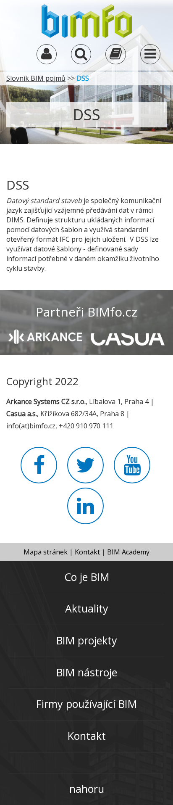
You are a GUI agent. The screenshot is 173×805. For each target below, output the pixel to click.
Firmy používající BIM (86, 704)
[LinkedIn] (85, 510)
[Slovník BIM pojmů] (115, 56)
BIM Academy (128, 552)
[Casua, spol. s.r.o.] (128, 335)
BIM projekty (86, 640)
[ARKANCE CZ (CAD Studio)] (45, 335)
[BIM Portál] (87, 20)
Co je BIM (86, 577)
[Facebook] (39, 470)
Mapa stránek (46, 552)
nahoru (86, 788)
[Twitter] (85, 470)
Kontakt (87, 552)
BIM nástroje (86, 672)
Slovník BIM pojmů (36, 78)
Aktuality (86, 608)
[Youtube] (132, 470)
